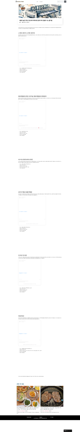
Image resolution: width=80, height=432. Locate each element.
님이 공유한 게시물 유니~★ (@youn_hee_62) (32, 223)
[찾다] (65, 2)
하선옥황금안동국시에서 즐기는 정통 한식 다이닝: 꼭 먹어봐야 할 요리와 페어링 (28, 408)
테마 (37, 1)
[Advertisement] (25, 426)
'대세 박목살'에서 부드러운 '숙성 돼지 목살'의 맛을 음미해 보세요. (50, 408)
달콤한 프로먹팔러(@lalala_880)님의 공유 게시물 (29, 344)
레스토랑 (41, 1)
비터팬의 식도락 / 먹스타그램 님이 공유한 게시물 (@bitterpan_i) (32, 64)
